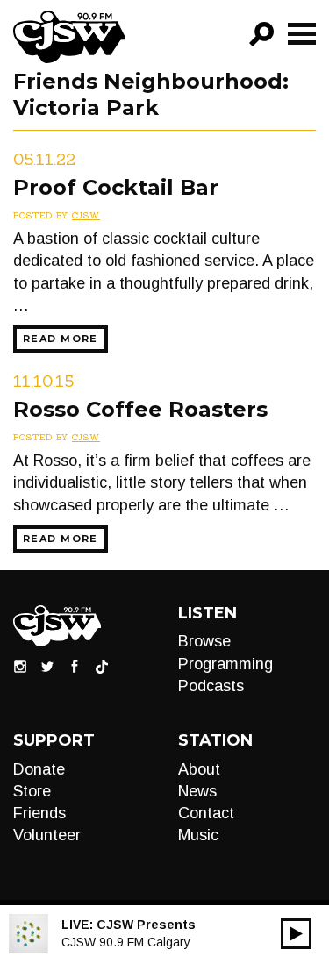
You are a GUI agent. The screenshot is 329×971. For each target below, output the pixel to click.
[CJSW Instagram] (20, 666)
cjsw (86, 215)
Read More (60, 338)
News (197, 791)
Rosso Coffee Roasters (140, 409)
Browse (204, 641)
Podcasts (211, 686)
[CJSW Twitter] (47, 666)
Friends (39, 813)
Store (32, 791)
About (199, 769)
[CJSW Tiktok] (102, 666)
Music (198, 835)
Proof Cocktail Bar (115, 187)
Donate (39, 769)
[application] (296, 933)
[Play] (296, 933)
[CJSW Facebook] (75, 666)
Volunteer (47, 835)
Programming (225, 664)
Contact (206, 813)
